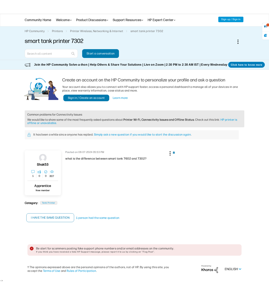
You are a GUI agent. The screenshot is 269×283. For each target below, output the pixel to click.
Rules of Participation (81, 271)
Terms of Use (51, 271)
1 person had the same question (97, 218)
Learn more (120, 98)
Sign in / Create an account (86, 98)
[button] (169, 153)
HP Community (35, 31)
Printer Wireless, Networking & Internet (96, 31)
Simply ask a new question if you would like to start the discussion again (142, 134)
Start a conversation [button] (101, 53)
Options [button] (240, 41)
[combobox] (51, 53)
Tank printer (48, 203)
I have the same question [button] (50, 217)
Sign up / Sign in (230, 19)
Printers (57, 31)
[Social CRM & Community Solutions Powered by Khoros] (209, 269)
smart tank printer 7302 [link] (146, 31)
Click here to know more (246, 64)
